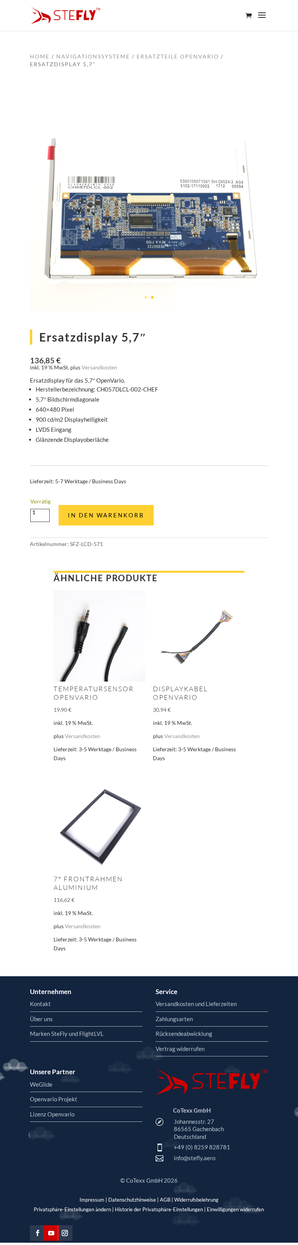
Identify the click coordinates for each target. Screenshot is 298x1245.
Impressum (92, 1200)
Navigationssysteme (93, 56)
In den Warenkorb (106, 515)
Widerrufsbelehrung (196, 1200)
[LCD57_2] (149, 308)
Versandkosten (99, 367)
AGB (165, 1200)
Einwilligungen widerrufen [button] (235, 1209)
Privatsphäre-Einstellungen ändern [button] (72, 1209)
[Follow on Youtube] (51, 1233)
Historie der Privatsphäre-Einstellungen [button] (159, 1209)
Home (40, 56)
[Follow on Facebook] (37, 1233)
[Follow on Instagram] (65, 1233)
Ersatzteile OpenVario (178, 56)
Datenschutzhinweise (132, 1200)
